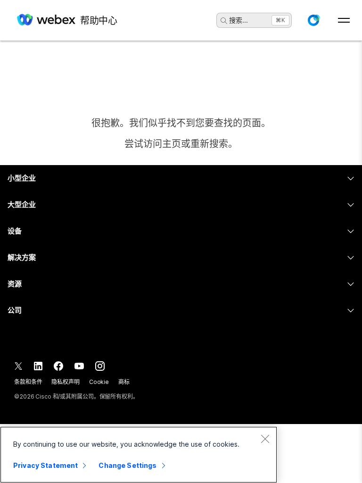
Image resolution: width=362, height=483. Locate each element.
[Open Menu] (344, 20)
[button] (313, 20)
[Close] (265, 438)
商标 (124, 381)
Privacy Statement (45, 465)
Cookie (99, 381)
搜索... (238, 20)
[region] (138, 454)
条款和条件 (28, 381)
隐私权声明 (65, 381)
